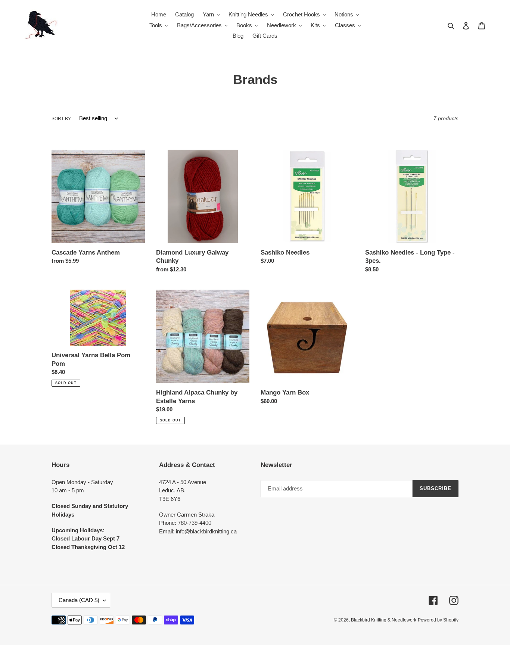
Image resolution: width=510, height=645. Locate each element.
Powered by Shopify (438, 620)
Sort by (61, 118)
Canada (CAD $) (79, 600)
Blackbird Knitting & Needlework (383, 620)
